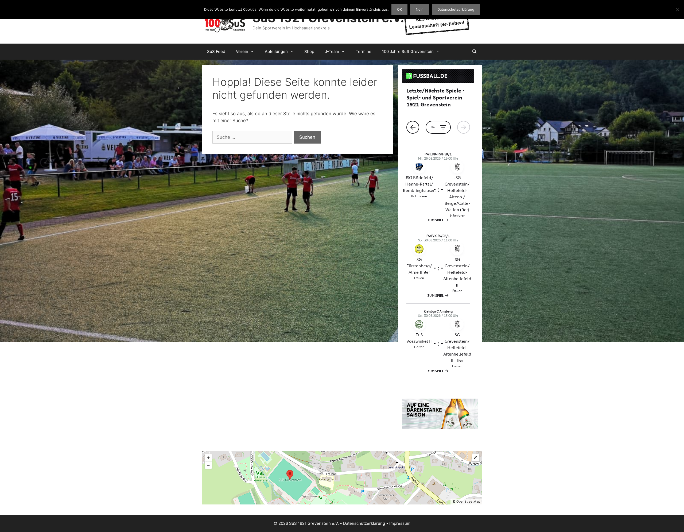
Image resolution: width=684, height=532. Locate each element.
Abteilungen (276, 51)
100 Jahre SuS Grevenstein (408, 51)
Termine (363, 51)
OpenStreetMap (468, 501)
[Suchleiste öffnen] (474, 52)
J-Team (332, 51)
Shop (309, 51)
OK (399, 9)
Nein (419, 9)
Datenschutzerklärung (364, 523)
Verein (242, 51)
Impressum (399, 523)
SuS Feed (216, 51)
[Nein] (677, 9)
